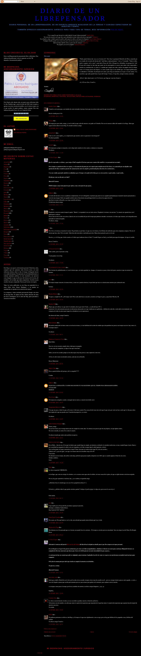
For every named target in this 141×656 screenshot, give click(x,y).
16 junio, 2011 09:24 (56, 535)
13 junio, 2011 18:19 (56, 289)
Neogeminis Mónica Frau (55, 407)
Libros (5, 201)
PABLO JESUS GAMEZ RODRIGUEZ (26, 129)
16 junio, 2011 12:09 (56, 593)
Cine (5, 169)
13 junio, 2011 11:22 (56, 116)
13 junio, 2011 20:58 (56, 364)
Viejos (5, 255)
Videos (6, 253)
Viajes (5, 250)
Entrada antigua (133, 632)
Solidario (6, 248)
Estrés (5, 185)
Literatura (6, 204)
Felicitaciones (7, 188)
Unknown (51, 193)
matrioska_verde (53, 577)
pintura (6, 215)
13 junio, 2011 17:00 (56, 263)
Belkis (50, 614)
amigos (6, 164)
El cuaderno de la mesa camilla (57, 267)
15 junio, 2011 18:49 (56, 513)
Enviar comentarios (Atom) (59, 636)
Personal (62, 96)
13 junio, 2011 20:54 (56, 334)
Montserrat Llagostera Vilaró (56, 339)
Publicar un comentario (50, 629)
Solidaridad (7, 246)
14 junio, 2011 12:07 (56, 419)
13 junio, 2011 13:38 (56, 188)
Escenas (6, 183)
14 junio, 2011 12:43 (56, 438)
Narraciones (7, 211)
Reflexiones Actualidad (84, 96)
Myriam (51, 121)
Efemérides (7, 181)
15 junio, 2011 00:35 (56, 498)
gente (5, 192)
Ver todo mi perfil (20, 132)
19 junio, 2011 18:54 (56, 624)
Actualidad (7, 162)
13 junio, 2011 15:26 (56, 223)
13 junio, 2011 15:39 (56, 244)
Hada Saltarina (53, 323)
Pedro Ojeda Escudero (54, 517)
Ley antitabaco (8, 199)
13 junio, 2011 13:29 (56, 153)
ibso (50, 209)
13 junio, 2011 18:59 (56, 318)
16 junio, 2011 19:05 (56, 610)
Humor (5, 197)
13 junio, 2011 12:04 (56, 128)
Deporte (6, 178)
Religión (6, 232)
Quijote (6, 222)
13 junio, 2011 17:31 (56, 275)
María (50, 467)
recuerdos (6, 225)
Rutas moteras (7, 236)
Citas (5, 171)
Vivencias (97, 96)
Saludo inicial (7, 239)
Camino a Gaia (53, 598)
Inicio (92, 632)
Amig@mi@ (52, 133)
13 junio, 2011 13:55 (56, 205)
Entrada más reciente (49, 632)
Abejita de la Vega (54, 527)
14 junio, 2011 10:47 (56, 402)
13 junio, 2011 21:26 (56, 378)
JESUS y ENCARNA (54, 442)
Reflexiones (71, 96)
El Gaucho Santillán (54, 249)
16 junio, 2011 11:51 (56, 572)
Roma (5, 234)
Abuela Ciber (52, 368)
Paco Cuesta (52, 397)
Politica (6, 220)
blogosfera (6, 167)
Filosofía (6, 190)
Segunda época (8, 241)
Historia (6, 194)
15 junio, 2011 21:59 (56, 523)
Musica (6, 208)
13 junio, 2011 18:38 (56, 299)
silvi (50, 503)
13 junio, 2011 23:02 (56, 392)
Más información (21, 118)
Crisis (5, 176)
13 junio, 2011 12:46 (56, 140)
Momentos (55, 96)
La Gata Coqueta (53, 157)
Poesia (5, 218)
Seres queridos (7, 243)
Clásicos (6, 174)
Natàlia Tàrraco (53, 106)
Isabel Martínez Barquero (55, 424)
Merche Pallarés (53, 294)
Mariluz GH (52, 304)
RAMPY (51, 145)
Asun (50, 279)
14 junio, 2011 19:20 (56, 463)
